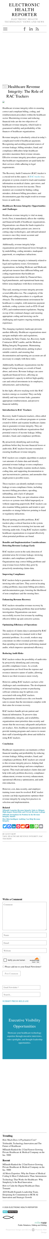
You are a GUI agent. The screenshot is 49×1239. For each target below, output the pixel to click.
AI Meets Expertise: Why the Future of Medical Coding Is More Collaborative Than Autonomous (25, 1174)
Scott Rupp (10, 834)
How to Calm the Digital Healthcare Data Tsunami (21, 1187)
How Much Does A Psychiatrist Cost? (19, 1139)
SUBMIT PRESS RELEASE (16, 1001)
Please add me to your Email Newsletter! (22, 966)
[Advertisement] (24, 59)
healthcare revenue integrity (23, 836)
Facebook (24, 29)
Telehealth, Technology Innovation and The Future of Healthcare (22, 1144)
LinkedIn (31, 29)
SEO (27, 1230)
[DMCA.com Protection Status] (10, 1213)
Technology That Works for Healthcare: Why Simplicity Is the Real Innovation (23, 1181)
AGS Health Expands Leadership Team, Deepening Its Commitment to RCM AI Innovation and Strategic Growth (20, 1194)
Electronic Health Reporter (24, 9)
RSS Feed (37, 29)
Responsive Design (13, 1230)
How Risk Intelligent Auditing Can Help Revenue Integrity (21, 820)
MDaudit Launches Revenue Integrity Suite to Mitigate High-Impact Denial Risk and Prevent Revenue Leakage (24, 811)
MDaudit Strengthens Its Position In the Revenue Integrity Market (21, 815)
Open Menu (5, 29)
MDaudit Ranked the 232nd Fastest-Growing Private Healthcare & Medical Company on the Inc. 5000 (24, 1152)
